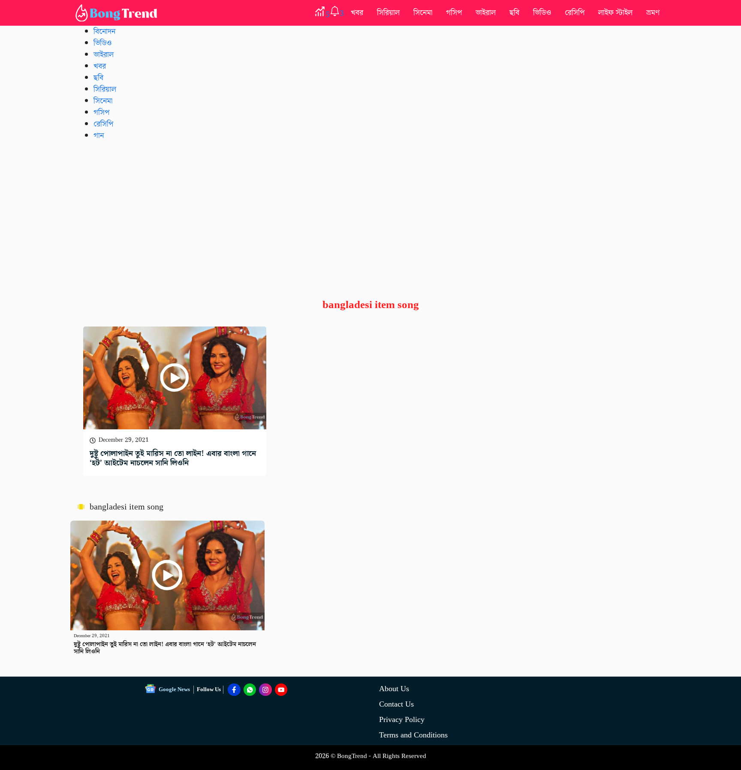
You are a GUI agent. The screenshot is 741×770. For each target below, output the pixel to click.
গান (98, 135)
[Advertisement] (370, 213)
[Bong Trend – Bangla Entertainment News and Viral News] (118, 13)
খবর (357, 12)
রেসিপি (574, 12)
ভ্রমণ (653, 12)
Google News (174, 689)
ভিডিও (542, 12)
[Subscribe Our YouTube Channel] (281, 689)
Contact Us (396, 704)
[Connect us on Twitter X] (265, 689)
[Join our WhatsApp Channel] (250, 689)
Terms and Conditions (413, 735)
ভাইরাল (486, 12)
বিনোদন (104, 31)
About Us (394, 689)
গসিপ (454, 12)
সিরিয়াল (388, 12)
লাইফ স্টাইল (615, 12)
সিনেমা (422, 12)
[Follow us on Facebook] (234, 689)
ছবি (514, 12)
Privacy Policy (402, 719)
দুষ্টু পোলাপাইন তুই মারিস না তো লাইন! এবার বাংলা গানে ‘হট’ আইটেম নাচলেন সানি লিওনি (173, 458)
